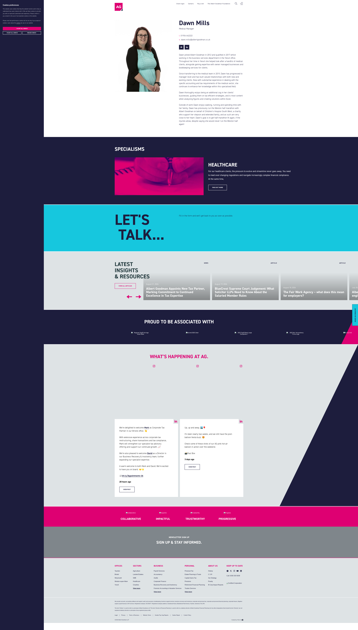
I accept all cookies (22, 28)
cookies (18, 23)
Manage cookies (31, 33)
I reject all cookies (12, 33)
